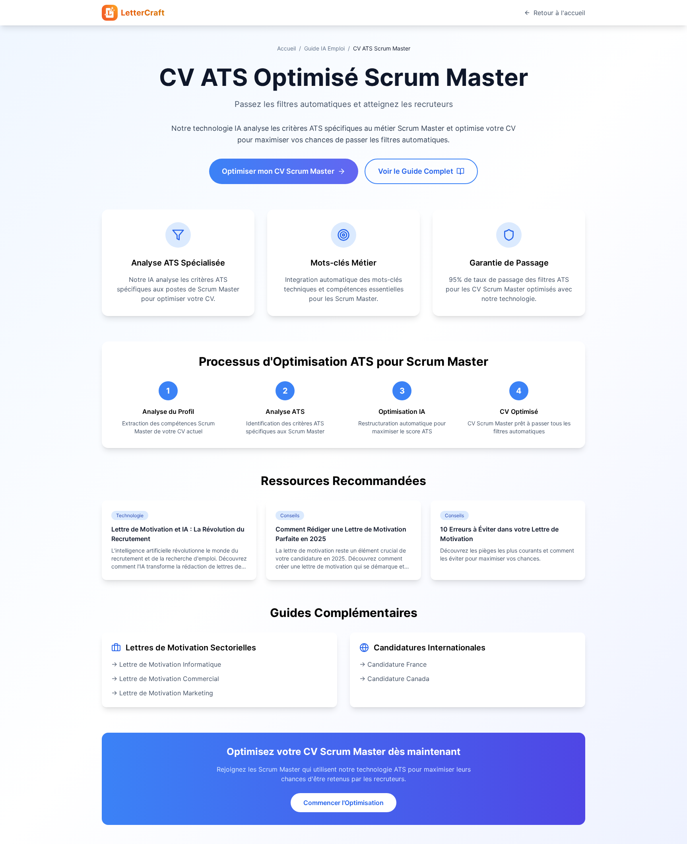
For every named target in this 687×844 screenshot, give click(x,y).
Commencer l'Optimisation (343, 803)
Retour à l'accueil (559, 13)
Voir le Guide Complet (415, 171)
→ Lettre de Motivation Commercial (165, 679)
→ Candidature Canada (394, 679)
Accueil (286, 48)
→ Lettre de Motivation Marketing (162, 693)
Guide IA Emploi (324, 48)
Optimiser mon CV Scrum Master (278, 171)
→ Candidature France (393, 664)
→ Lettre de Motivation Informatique (166, 664)
